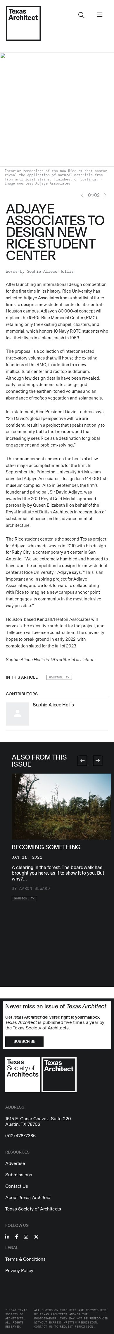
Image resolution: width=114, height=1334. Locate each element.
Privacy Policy (19, 1270)
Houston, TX (59, 677)
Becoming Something (46, 847)
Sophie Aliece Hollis (50, 271)
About (28, 1197)
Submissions (18, 1174)
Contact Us (16, 1186)
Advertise (15, 1163)
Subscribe (24, 1041)
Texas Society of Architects (33, 1209)
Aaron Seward (34, 888)
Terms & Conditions (25, 1259)
